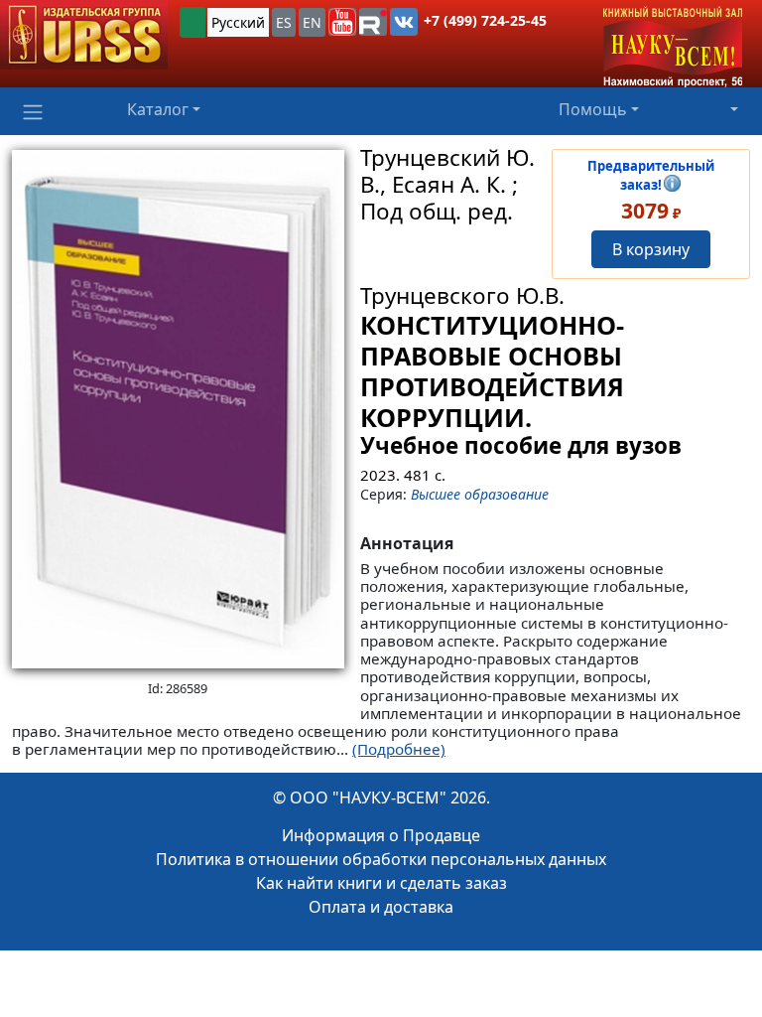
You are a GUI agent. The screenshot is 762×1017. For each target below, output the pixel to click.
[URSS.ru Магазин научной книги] (84, 35)
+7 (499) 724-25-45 (485, 20)
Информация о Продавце (381, 835)
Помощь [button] (593, 109)
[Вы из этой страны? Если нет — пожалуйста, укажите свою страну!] (192, 22)
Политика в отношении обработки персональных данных (381, 859)
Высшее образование (480, 494)
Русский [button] (238, 22)
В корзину (651, 249)
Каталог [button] (158, 109)
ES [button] (284, 22)
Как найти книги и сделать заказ (381, 883)
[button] (342, 22)
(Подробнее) (398, 749)
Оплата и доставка (381, 907)
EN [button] (312, 22)
